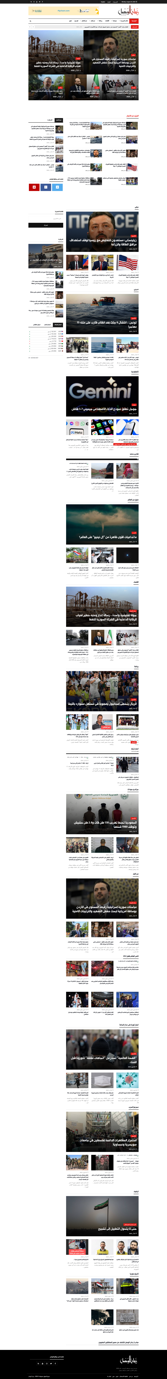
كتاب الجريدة (124, 21)
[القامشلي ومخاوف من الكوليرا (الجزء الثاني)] (102, 478)
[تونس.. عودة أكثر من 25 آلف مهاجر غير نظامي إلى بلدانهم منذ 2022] (127, 352)
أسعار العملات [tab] (57, 325)
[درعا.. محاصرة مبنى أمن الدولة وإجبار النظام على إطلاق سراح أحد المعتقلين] (102, 1293)
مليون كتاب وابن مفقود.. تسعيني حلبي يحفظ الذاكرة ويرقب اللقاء (115, 151)
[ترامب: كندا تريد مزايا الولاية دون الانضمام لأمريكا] (102, 270)
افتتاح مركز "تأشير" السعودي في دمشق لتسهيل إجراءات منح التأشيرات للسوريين (121, 92)
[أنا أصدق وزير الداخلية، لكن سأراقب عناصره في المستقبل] (127, 1254)
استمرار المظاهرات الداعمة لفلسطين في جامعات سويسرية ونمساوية (108, 1143)
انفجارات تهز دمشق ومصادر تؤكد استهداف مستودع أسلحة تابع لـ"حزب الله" (77, 1300)
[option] (80, 26)
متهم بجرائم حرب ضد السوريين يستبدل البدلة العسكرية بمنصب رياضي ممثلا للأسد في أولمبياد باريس (77, 1177)
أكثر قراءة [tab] (49, 120)
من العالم (84, 21)
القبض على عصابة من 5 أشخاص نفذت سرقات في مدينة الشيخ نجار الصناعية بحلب (78, 860)
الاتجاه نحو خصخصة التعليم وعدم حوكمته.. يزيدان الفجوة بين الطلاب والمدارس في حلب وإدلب (129, 486)
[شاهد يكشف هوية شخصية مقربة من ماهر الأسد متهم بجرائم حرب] (102, 1170)
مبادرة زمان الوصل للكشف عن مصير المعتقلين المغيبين (118, 1342)
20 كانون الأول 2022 (107, 979)
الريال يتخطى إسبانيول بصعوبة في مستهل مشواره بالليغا (102, 704)
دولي (137, 207)
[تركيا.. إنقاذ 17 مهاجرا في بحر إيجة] (77, 757)
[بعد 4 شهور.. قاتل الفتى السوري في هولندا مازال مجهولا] (127, 1293)
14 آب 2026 (132, 414)
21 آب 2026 (132, 542)
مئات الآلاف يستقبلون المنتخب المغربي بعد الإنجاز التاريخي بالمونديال (102, 983)
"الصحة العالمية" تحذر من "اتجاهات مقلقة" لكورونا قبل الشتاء (104, 1060)
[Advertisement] (92, 106)
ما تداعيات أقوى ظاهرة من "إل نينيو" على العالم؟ (108, 537)
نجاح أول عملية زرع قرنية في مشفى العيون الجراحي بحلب (112, 27)
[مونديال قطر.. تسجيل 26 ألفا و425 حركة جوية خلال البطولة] (77, 976)
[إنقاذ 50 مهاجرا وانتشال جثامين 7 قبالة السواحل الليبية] (102, 352)
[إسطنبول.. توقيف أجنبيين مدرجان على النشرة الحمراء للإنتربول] (127, 772)
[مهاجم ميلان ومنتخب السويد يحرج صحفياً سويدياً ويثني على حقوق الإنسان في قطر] (127, 961)
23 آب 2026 (91, 27)
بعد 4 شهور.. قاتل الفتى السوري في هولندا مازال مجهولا (129, 1300)
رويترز (134, 405)
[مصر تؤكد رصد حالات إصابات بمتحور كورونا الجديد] (102, 1088)
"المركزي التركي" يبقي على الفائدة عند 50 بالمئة (109, 747)
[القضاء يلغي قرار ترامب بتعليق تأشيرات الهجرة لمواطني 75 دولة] (132, 171)
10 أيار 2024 (132, 1149)
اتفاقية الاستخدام (124, 1376)
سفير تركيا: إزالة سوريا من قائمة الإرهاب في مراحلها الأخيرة (47, 92)
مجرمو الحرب (134, 1107)
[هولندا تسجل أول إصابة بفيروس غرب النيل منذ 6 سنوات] (77, 562)
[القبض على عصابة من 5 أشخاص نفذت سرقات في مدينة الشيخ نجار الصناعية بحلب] (77, 852)
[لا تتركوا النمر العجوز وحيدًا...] (77, 1254)
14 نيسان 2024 (133, 1296)
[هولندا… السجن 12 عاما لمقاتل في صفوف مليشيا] (127, 1155)
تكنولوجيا (135, 372)
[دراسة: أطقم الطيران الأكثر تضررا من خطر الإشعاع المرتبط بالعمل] (102, 562)
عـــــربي (136, 289)
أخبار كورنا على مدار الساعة (129, 1025)
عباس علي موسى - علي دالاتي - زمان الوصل (125, 444)
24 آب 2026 (130, 70)
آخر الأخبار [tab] (58, 120)
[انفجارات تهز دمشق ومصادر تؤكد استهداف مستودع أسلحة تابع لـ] (77, 1293)
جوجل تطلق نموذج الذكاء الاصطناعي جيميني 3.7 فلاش (104, 409)
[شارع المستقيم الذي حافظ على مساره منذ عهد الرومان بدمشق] (102, 1324)
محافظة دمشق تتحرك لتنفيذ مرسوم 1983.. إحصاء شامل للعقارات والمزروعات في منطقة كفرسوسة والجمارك (78, 180)
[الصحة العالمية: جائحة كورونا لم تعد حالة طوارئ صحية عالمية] (77, 1088)
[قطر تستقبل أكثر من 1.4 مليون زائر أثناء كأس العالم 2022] (102, 1007)
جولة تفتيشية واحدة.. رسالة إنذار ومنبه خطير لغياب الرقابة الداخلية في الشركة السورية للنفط (57, 64)
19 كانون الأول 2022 (107, 1010)
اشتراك (46, 225)
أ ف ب (134, 533)
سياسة (115, 21)
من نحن (131, 1376)
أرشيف (136, 1191)
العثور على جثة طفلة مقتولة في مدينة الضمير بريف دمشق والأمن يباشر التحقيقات (129, 860)
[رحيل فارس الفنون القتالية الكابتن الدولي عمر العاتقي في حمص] (102, 729)
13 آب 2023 (84, 1296)
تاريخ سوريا (134, 1274)
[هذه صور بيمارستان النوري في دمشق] (127, 1324)
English (103, 2)
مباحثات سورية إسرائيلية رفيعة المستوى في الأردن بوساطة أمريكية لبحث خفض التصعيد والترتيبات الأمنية (114, 63)
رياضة (100, 21)
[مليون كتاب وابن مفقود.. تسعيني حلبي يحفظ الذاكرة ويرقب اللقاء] (132, 157)
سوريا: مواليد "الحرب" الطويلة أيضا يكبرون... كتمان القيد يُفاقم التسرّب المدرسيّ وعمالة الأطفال (103, 451)
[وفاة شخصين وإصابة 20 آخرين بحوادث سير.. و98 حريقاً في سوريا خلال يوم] (59, 317)
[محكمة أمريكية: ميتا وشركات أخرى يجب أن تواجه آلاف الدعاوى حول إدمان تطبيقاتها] (102, 434)
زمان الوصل (133, 611)
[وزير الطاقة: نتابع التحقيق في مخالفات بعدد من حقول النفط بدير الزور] (102, 645)
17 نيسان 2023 (133, 1327)
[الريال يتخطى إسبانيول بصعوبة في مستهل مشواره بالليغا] (132, 184)
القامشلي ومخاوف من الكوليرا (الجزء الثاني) (102, 484)
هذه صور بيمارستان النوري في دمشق (129, 1330)
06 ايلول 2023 (131, 1067)
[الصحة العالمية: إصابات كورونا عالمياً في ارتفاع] (127, 1088)
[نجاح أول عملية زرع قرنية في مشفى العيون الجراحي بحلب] (59, 162)
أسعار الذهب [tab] (47, 325)
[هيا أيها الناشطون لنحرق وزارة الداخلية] (102, 1254)
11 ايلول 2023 (108, 1296)
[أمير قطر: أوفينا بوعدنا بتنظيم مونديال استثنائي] (77, 1007)
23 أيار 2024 (132, 751)
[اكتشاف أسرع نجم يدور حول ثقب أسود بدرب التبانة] (127, 562)
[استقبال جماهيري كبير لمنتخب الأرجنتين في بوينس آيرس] (127, 1007)
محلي (133, 55)
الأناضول (134, 236)
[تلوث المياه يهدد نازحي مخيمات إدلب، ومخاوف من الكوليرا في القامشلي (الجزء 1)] (77, 463)
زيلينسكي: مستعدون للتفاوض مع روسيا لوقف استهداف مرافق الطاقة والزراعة (79, 151)
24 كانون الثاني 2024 (130, 457)
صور (70, 21)
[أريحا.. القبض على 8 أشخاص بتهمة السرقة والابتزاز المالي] (102, 852)
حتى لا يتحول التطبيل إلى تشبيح (117, 1229)
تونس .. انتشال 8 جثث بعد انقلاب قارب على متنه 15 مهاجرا (107, 325)
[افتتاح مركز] (59, 153)
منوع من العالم (133, 500)
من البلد (93, 21)
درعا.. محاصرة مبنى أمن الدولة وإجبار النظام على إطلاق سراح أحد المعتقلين (103, 1300)
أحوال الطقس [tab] (36, 325)
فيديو (76, 21)
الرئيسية (134, 21)
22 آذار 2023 (134, 965)
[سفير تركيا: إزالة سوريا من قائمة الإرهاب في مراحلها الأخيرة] (96, 171)
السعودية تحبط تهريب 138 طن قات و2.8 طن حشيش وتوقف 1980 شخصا (105, 825)
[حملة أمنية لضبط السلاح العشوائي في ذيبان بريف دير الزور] (45, 268)
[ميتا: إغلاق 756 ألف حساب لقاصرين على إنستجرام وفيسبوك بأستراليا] (127, 434)
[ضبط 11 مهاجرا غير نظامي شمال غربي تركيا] (102, 757)
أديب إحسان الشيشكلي (130, 1224)
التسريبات (115, 2)
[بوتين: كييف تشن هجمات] (77, 270)
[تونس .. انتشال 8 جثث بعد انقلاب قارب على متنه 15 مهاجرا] (59, 171)
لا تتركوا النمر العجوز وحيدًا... (80, 1260)
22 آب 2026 (132, 831)
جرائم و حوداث (133, 789)
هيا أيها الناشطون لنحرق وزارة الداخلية (103, 1260)
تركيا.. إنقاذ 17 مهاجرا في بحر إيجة (79, 763)
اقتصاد (108, 2)
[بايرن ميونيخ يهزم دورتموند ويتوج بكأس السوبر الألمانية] (127, 729)
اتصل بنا (109, 1376)
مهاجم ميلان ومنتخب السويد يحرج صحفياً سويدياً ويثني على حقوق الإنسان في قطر (128, 968)
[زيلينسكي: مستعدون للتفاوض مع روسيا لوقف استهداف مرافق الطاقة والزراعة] (96, 157)
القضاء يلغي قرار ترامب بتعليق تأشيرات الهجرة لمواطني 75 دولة (116, 165)
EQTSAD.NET (34, 358)
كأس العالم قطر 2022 (131, 956)
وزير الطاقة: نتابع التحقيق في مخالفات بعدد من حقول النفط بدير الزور (84, 92)
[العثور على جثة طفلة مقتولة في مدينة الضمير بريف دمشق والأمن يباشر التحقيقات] (127, 852)
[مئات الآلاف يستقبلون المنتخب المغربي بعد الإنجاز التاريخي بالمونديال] (102, 976)
